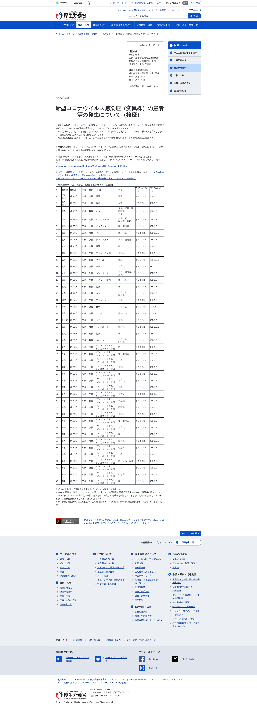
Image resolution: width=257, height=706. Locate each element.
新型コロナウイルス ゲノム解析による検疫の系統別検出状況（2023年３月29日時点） (96, 178)
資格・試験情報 (142, 595)
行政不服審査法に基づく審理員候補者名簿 (186, 625)
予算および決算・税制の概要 (110, 580)
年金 (62, 571)
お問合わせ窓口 (139, 10)
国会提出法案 (179, 559)
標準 (185, 3)
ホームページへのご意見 (114, 682)
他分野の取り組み (68, 576)
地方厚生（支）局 (143, 576)
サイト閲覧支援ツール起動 (142, 3)
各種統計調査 (141, 612)
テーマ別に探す (68, 554)
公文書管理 (178, 615)
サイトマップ (177, 10)
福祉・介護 (65, 563)
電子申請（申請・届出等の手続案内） (186, 581)
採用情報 (139, 600)
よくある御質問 (158, 10)
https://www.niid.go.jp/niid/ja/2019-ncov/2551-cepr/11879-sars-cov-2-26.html (91, 166)
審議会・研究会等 (105, 571)
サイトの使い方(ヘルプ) (69, 682)
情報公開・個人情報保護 (184, 606)
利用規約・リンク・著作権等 (71, 679)
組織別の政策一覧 (105, 563)
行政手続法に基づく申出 (184, 619)
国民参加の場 (195, 10)
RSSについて (91, 682)
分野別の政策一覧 (105, 559)
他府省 (79, 640)
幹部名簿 (139, 563)
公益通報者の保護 (181, 602)
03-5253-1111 (107, 695)
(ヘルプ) (158, 3)
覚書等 (176, 567)
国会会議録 (102, 576)
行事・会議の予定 (182, 83)
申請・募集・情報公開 (184, 574)
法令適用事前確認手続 (183, 587)
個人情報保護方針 (98, 679)
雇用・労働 (65, 567)
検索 (196, 16)
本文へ (123, 10)
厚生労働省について (145, 554)
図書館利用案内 (113, 640)
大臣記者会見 (180, 60)
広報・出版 (179, 75)
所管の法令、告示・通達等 (185, 563)
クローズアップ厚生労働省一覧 (141, 640)
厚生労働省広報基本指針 (185, 52)
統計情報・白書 (143, 607)
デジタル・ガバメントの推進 (186, 611)
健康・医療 (65, 559)
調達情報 (177, 591)
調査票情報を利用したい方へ (148, 620)
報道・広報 (180, 45)
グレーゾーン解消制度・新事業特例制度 (186, 596)
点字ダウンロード (119, 3)
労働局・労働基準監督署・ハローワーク (148, 581)
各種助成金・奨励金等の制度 (110, 567)
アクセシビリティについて (171, 679)
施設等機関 (140, 587)
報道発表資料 (180, 68)
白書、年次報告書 (143, 616)
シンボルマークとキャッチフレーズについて (133, 679)
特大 (198, 3)
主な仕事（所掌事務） (145, 571)
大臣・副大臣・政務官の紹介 (148, 559)
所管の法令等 (180, 554)
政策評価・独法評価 (106, 584)
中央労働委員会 (142, 591)
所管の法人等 (94, 640)
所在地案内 (140, 567)
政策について (104, 554)
